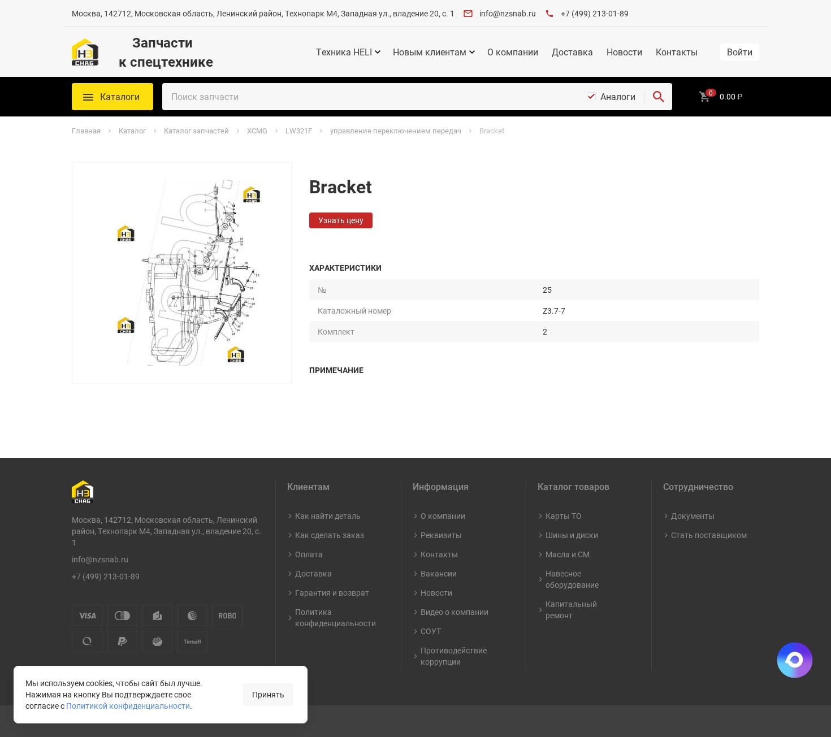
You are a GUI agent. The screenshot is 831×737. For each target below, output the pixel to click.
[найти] (659, 97)
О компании (512, 52)
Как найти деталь (328, 515)
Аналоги (617, 96)
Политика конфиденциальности (335, 617)
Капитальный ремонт (571, 610)
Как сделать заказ (329, 535)
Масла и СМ (568, 554)
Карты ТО (564, 515)
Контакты (677, 52)
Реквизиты (441, 535)
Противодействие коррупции (454, 656)
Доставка (572, 52)
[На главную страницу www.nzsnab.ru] (85, 52)
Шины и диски (572, 535)
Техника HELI (344, 52)
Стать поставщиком (709, 535)
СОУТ (431, 631)
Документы (693, 515)
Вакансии (439, 573)
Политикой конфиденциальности (128, 705)
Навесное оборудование (572, 579)
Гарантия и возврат (332, 592)
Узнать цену (340, 220)
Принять (268, 694)
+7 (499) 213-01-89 (595, 13)
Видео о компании (454, 611)
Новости (624, 52)
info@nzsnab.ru (507, 13)
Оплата (309, 554)
